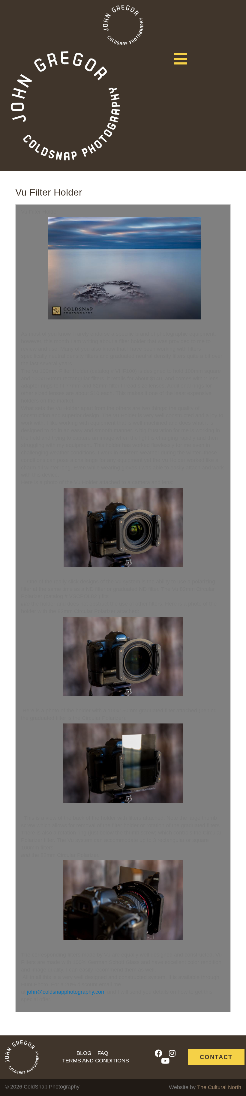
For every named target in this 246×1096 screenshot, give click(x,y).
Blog (84, 1053)
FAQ (103, 1053)
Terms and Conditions (95, 1061)
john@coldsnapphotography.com (66, 992)
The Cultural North (219, 1087)
